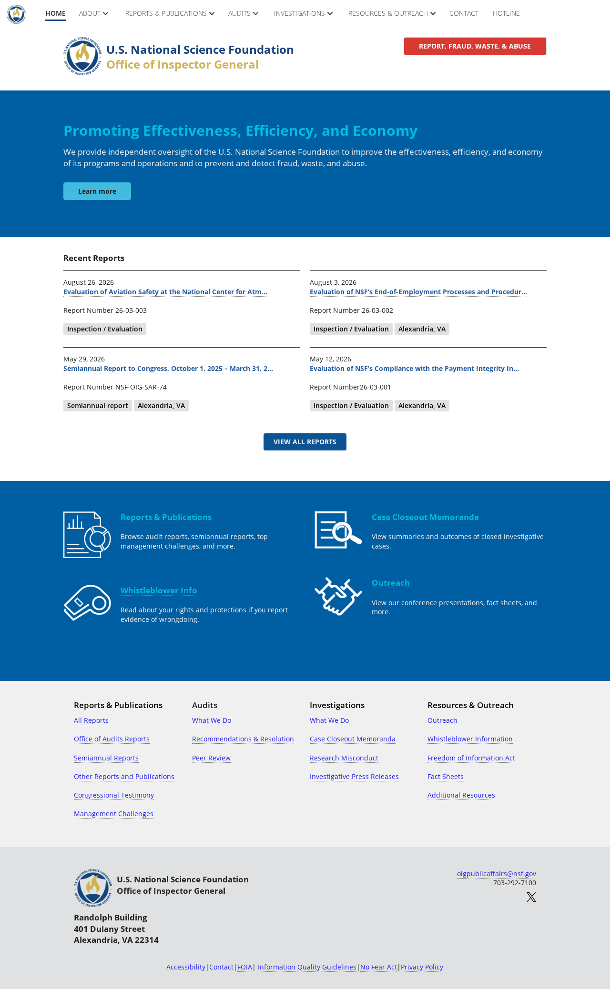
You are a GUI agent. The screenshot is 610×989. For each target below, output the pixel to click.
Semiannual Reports (106, 757)
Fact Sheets (445, 776)
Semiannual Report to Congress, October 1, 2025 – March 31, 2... (168, 368)
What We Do (211, 720)
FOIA (244, 966)
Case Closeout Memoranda (353, 738)
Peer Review (211, 757)
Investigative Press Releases (354, 776)
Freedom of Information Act (471, 757)
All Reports (91, 720)
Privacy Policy (422, 966)
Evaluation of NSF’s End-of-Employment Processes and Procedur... (418, 291)
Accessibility (185, 966)
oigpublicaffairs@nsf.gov (496, 873)
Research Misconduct (344, 757)
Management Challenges (113, 813)
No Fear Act (378, 966)
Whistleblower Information (470, 738)
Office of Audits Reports (112, 738)
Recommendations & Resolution (243, 738)
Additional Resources (461, 794)
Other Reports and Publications (124, 776)
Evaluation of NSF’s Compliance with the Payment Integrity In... (414, 368)
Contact (221, 966)
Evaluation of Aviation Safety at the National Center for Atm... (165, 291)
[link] (475, 46)
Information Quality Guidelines (307, 966)
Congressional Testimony (114, 794)
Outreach (442, 720)
